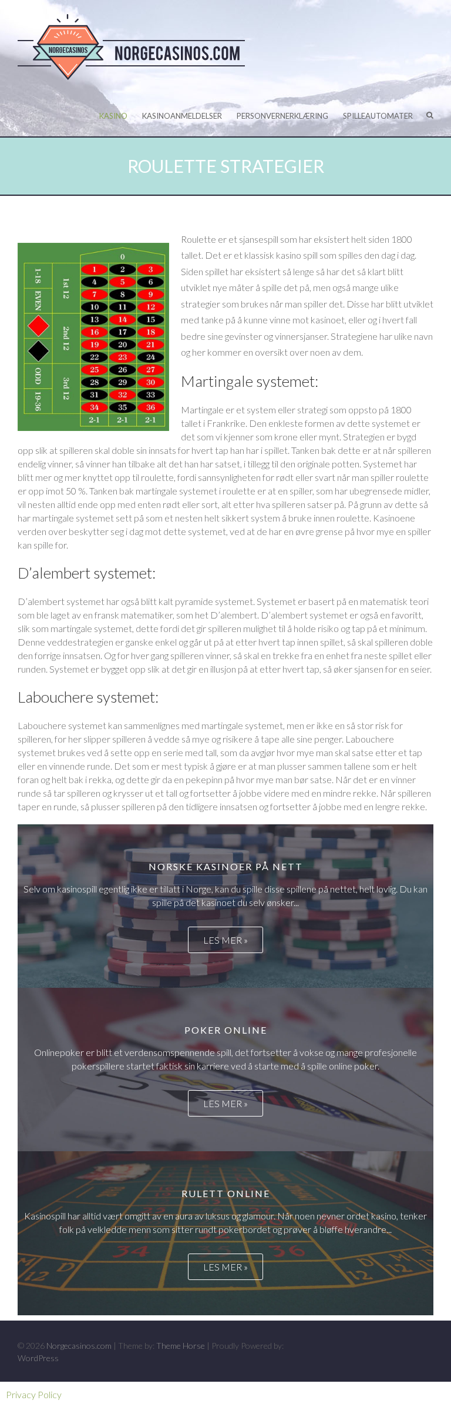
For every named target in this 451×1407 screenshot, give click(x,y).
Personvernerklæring (282, 116)
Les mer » (225, 939)
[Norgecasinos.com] (135, 47)
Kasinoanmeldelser (182, 116)
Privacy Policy (34, 1394)
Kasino (113, 116)
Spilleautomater (378, 116)
